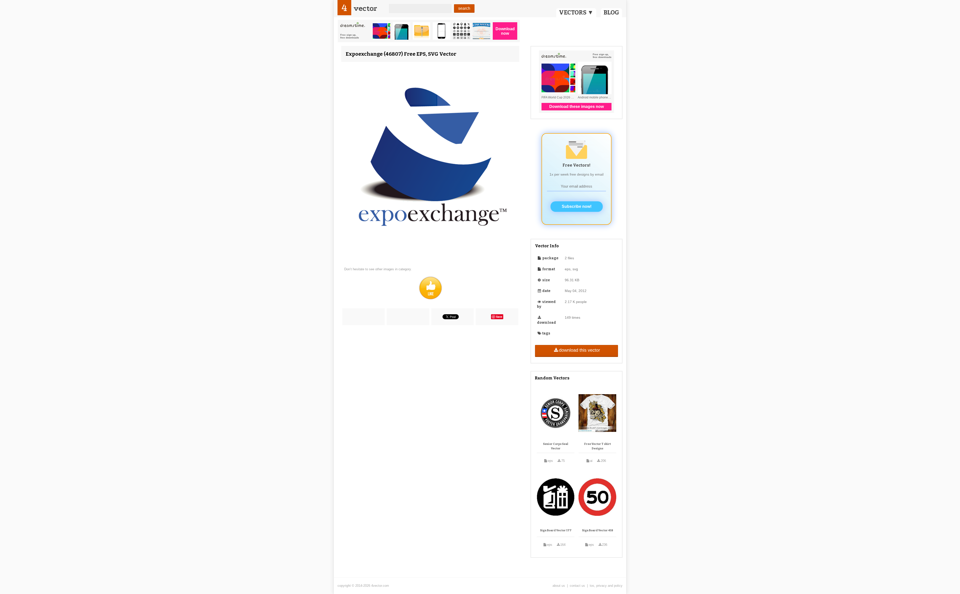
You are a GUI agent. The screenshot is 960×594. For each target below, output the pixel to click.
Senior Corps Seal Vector (555, 446)
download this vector (579, 350)
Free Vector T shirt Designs (597, 446)
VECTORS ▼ (576, 12)
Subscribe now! (577, 206)
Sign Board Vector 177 (556, 530)
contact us (577, 586)
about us (558, 586)
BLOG (611, 12)
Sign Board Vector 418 (597, 530)
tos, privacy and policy (606, 586)
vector (365, 8)
